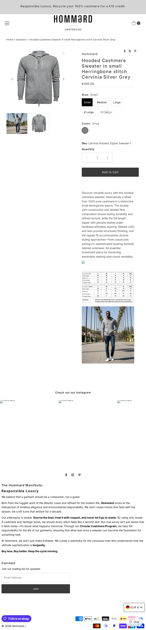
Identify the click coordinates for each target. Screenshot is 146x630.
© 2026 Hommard (13, 626)
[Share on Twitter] (130, 51)
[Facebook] (66, 475)
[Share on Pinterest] (135, 51)
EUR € (135, 607)
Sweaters (21, 39)
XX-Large (106, 112)
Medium (102, 102)
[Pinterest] (80, 475)
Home (9, 39)
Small (87, 102)
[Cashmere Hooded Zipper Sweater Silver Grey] (83, 262)
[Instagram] (72, 475)
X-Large (89, 112)
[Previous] (12, 79)
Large (117, 102)
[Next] (63, 79)
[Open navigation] (7, 23)
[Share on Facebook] (125, 51)
